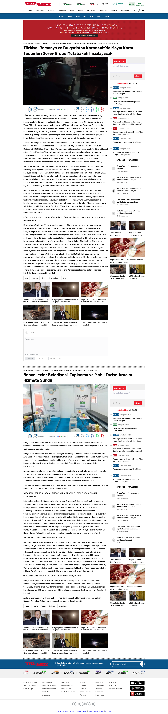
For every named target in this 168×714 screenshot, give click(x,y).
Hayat (98, 16)
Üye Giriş (112, 682)
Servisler (40, 10)
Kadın (80, 10)
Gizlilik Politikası (75, 711)
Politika (106, 16)
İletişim (67, 711)
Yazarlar (114, 10)
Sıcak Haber (99, 695)
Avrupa (70, 16)
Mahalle (35, 606)
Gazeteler (125, 10)
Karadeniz (35, 278)
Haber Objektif (28, 43)
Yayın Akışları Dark (49, 685)
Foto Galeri (91, 10)
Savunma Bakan (54, 278)
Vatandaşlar (63, 606)
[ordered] (51, 358)
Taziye (43, 606)
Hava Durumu (69, 672)
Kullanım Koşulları (98, 711)
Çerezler (84, 711)
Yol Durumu (123, 672)
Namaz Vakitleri (39, 672)
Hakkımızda (60, 711)
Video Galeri (99, 685)
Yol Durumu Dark (29, 685)
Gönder (30, 358)
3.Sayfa (61, 16)
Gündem (51, 10)
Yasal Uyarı (108, 711)
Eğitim (91, 16)
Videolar (103, 10)
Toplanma (52, 606)
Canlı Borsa (65, 682)
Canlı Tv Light (28, 689)
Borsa (25, 672)
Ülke (64, 278)
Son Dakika (27, 10)
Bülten (78, 16)
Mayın (43, 278)
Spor (72, 10)
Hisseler (97, 672)
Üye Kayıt (112, 685)
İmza (26, 278)
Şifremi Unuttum (115, 689)
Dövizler (83, 685)
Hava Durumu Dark (30, 682)
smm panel (46, 695)
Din (84, 16)
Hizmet (27, 606)
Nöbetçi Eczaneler (49, 689)
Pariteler (109, 672)
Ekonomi (62, 10)
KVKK (90, 711)
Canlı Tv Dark (47, 682)
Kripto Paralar (138, 672)
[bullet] (54, 358)
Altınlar (82, 682)
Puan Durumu (84, 672)
